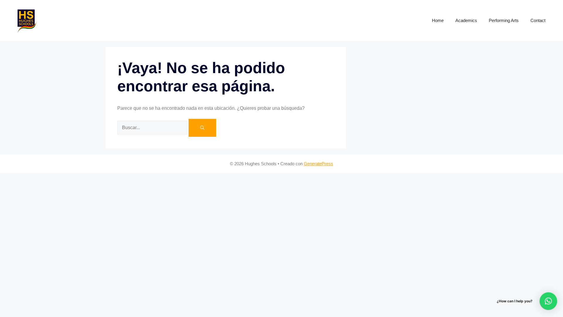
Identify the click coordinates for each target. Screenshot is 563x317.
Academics (466, 20)
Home (438, 20)
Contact (537, 20)
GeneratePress (318, 163)
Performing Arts (504, 20)
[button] (548, 301)
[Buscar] (202, 128)
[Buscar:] (153, 127)
